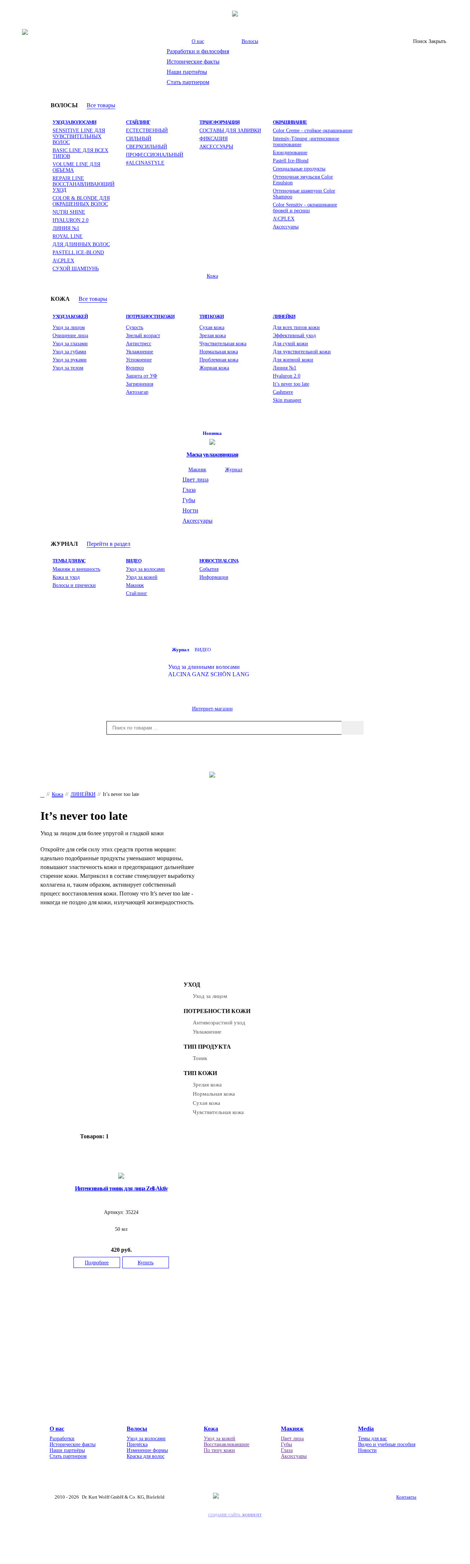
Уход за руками (70, 360)
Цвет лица (195, 479)
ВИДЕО (133, 560)
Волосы (250, 41)
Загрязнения (139, 384)
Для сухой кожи (290, 343)
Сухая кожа (211, 327)
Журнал (233, 469)
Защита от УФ (141, 376)
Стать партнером (188, 82)
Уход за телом (68, 368)
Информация (213, 577)
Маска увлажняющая (212, 454)
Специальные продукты (299, 169)
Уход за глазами (70, 343)
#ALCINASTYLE (145, 163)
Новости (367, 1450)
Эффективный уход (294, 335)
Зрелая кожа (212, 335)
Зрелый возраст (143, 335)
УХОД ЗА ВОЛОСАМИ (74, 122)
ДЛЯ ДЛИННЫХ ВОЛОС (81, 244)
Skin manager (287, 400)
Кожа (212, 276)
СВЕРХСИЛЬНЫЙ (146, 146)
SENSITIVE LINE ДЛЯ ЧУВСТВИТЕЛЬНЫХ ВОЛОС (79, 136)
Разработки (62, 1438)
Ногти (190, 510)
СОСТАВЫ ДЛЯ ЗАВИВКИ (230, 130)
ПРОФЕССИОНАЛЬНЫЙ (154, 155)
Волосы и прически (74, 585)
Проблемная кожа (218, 360)
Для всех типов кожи (296, 327)
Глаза (189, 490)
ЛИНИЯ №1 (66, 228)
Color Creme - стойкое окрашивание (312, 130)
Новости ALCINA (218, 560)
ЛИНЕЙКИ (82, 794)
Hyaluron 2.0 (286, 376)
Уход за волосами (145, 569)
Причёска (137, 1444)
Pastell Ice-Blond (290, 160)
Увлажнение (139, 351)
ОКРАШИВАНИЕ (290, 122)
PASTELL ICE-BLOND (78, 252)
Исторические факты (193, 61)
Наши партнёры (187, 72)
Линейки (284, 316)
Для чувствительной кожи (302, 351)
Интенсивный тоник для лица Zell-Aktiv (121, 1188)
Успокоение (139, 360)
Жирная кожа (214, 368)
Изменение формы (147, 1450)
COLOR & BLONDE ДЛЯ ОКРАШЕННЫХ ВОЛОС (81, 201)
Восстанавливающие (226, 1444)
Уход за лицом (69, 327)
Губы (188, 500)
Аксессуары (286, 227)
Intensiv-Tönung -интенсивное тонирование (306, 141)
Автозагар (137, 392)
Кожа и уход (66, 577)
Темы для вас (69, 560)
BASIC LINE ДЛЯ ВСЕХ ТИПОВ (80, 153)
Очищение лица (70, 335)
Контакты (406, 1497)
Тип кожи (211, 316)
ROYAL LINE (68, 236)
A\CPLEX (63, 260)
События (208, 569)
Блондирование (290, 152)
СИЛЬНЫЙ (138, 138)
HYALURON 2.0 (70, 220)
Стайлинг (136, 593)
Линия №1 (284, 368)
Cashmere (283, 392)
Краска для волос (145, 1456)
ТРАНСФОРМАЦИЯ (219, 122)
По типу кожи (219, 1450)
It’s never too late (291, 384)
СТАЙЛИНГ (138, 122)
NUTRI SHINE (69, 212)
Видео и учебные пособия (386, 1444)
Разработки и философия (198, 51)
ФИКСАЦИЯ (213, 138)
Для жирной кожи (293, 360)
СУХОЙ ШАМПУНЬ (76, 268)
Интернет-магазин (212, 708)
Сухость (134, 327)
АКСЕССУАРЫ (216, 146)
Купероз (135, 368)
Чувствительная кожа (222, 343)
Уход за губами (69, 351)
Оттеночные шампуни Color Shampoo (304, 193)
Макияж (197, 469)
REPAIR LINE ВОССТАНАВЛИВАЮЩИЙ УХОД (84, 184)
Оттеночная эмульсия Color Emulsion (303, 179)
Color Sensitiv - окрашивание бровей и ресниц (305, 207)
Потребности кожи (150, 316)
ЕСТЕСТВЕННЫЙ (147, 130)
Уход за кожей (70, 316)
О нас (198, 41)
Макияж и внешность (76, 569)
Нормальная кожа (218, 351)
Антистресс (138, 343)
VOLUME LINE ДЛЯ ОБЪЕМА (76, 167)
